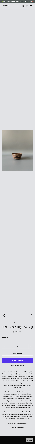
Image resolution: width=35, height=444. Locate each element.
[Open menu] (31, 6)
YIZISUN (6, 6)
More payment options (17, 365)
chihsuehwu (18, 332)
